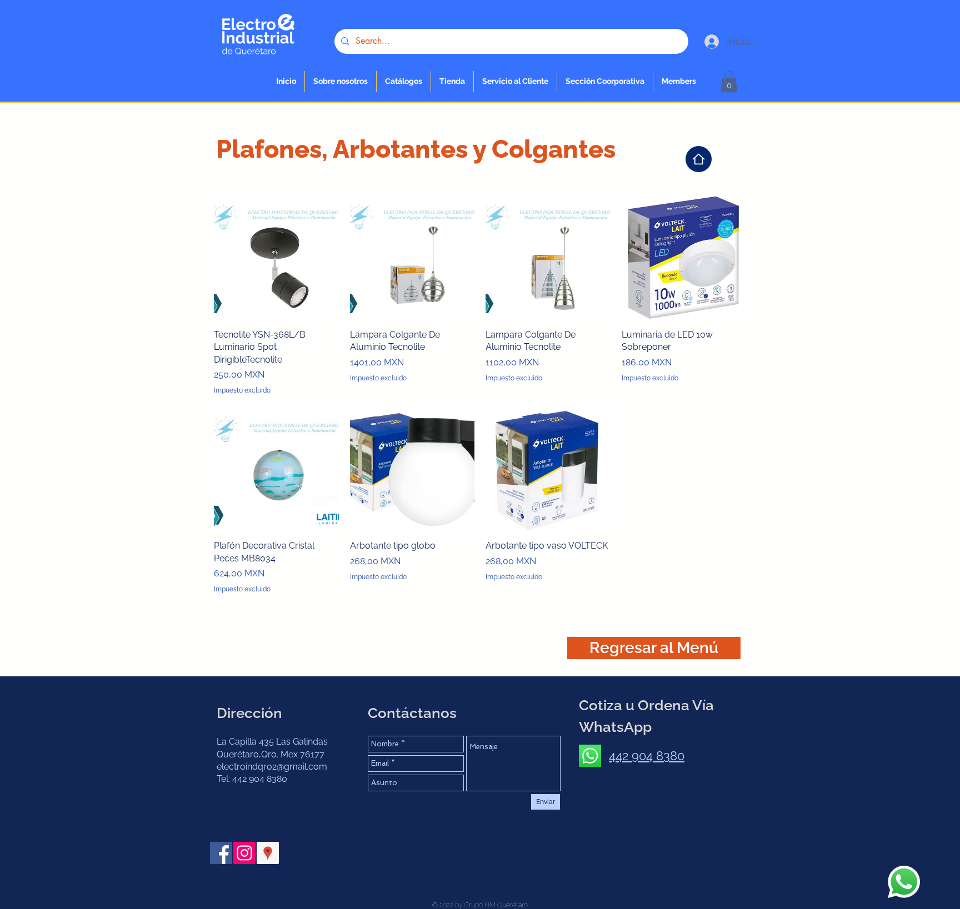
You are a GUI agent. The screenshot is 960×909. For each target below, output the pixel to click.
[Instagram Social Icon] (244, 853)
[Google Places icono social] (268, 853)
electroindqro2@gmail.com (272, 766)
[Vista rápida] (276, 257)
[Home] (699, 159)
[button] (452, 81)
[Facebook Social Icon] (221, 853)
